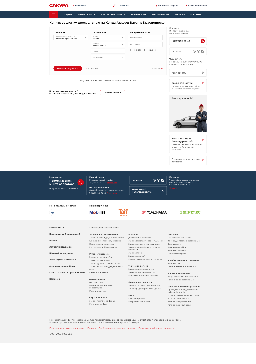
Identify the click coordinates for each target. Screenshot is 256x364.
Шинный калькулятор (61, 253)
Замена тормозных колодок (141, 272)
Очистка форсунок (177, 253)
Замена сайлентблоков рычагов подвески (144, 248)
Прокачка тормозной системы (143, 275)
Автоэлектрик (96, 282)
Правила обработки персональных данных (111, 328)
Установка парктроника (179, 301)
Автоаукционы (138, 14)
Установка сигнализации (180, 305)
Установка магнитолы (178, 298)
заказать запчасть (112, 92)
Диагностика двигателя (179, 237)
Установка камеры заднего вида (183, 295)
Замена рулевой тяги (99, 260)
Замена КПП (174, 263)
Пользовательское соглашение (66, 328)
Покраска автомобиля (139, 301)
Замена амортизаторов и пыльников (146, 241)
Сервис (69, 14)
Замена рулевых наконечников (104, 263)
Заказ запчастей (160, 14)
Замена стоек (135, 253)
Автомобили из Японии (62, 259)
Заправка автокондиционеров (183, 276)
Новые (53, 240)
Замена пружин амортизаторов (144, 244)
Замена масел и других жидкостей (106, 237)
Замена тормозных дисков (141, 269)
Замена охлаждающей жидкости (144, 285)
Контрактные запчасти (113, 14)
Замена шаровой (136, 256)
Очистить (93, 68)
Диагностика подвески (139, 237)
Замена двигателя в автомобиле (184, 241)
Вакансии (180, 14)
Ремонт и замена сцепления (182, 266)
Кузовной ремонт (137, 298)
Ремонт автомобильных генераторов (101, 286)
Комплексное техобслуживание (105, 241)
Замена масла (174, 244)
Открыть (173, 188)
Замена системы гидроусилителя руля (106, 267)
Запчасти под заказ (60, 247)
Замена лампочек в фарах (102, 301)
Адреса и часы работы (62, 266)
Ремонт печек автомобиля (181, 280)
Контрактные (57, 227)
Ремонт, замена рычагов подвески (145, 259)
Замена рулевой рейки (100, 257)
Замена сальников (177, 250)
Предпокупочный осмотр (101, 244)
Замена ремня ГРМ (177, 247)
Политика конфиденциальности (156, 328)
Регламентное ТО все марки (103, 247)
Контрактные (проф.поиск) (64, 234)
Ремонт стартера (97, 291)
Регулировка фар (98, 304)
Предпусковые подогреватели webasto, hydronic (183, 290)
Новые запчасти (86, 14)
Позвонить (112, 183)
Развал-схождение (98, 272)
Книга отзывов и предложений (67, 272)
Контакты (195, 14)
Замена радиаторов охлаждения (144, 288)
